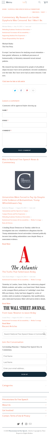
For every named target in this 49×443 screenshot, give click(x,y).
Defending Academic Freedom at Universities (16, 29)
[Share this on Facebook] (21, 90)
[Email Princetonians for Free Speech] (30, 424)
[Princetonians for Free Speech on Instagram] (26, 424)
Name (5, 110)
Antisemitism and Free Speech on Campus (15, 211)
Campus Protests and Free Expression (13, 214)
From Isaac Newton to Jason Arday (19, 313)
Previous (35, 12)
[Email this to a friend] (33, 90)
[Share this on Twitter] (15, 90)
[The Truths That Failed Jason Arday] (24, 257)
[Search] (40, 2)
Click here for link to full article (13, 81)
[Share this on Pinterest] (27, 90)
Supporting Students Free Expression (13, 35)
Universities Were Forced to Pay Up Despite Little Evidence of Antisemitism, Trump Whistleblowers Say (23, 200)
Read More (6, 244)
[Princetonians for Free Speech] (24, 2)
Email (5, 120)
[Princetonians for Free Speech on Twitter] (18, 424)
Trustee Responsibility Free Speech (13, 38)
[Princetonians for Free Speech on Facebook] (22, 424)
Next (43, 12)
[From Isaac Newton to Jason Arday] (24, 308)
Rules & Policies (7, 223)
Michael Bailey (7, 26)
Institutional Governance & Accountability (15, 32)
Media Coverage (36, 220)
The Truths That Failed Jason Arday (19, 272)
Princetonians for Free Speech (18, 431)
